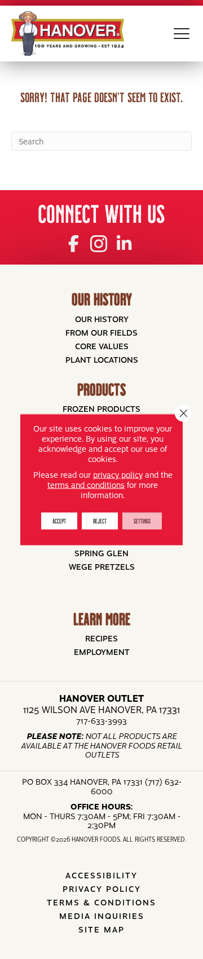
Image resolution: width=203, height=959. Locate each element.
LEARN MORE (101, 619)
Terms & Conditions (101, 902)
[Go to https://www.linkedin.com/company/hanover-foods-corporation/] (124, 242)
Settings (142, 521)
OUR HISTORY (102, 299)
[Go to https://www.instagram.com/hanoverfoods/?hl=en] (99, 242)
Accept (59, 521)
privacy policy (118, 474)
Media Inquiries (101, 915)
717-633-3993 (101, 720)
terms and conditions (86, 484)
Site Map (101, 929)
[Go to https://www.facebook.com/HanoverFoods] (73, 242)
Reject (100, 521)
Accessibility (101, 875)
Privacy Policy (102, 888)
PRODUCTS (101, 389)
